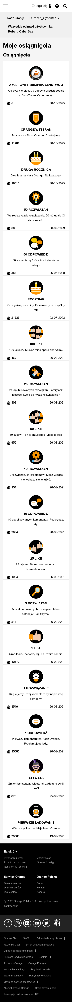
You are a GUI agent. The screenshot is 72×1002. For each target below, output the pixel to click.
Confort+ (43, 957)
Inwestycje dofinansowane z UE (21, 994)
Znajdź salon (44, 858)
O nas (40, 883)
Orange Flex (10, 938)
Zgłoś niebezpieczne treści (18, 950)
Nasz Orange (16, 18)
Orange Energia (37, 963)
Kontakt (41, 887)
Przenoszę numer (13, 858)
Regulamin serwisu (40, 969)
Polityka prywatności (40, 975)
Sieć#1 (27, 938)
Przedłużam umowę (15, 862)
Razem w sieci (12, 944)
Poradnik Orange (13, 963)
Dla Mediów (10, 892)
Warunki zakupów (13, 975)
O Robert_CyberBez (42, 18)
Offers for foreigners (45, 988)
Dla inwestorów (12, 887)
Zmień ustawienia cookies (40, 944)
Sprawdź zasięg (46, 862)
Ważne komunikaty (14, 969)
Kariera (41, 892)
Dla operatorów (12, 883)
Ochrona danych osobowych (19, 982)
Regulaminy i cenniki (15, 866)
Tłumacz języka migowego (18, 957)
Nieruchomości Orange (16, 988)
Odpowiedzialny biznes (49, 938)
